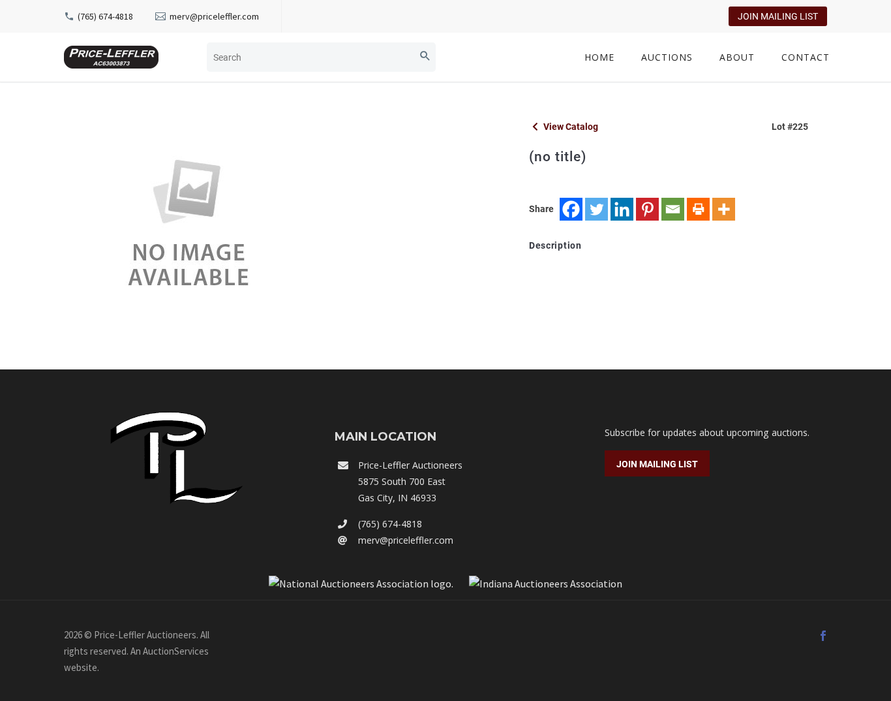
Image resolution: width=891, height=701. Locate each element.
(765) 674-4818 (105, 16)
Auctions (667, 57)
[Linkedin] (622, 209)
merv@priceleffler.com (214, 16)
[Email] (672, 209)
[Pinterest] (647, 209)
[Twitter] (596, 209)
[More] (723, 209)
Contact (805, 57)
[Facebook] (571, 209)
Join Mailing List (778, 16)
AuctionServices (176, 651)
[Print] (698, 209)
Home (599, 57)
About (737, 57)
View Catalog (569, 126)
